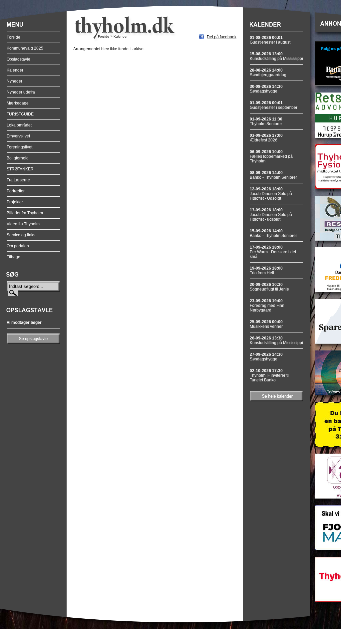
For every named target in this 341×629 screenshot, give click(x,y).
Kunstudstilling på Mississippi (276, 56)
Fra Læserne (18, 180)
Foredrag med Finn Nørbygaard (267, 306)
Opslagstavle (18, 59)
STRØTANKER (20, 169)
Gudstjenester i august (270, 40)
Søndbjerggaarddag (268, 72)
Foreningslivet (19, 147)
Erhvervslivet (18, 136)
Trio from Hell (266, 270)
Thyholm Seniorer (266, 121)
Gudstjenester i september (273, 105)
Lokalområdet (19, 125)
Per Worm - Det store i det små (273, 252)
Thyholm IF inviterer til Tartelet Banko (269, 375)
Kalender (15, 70)
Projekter (15, 202)
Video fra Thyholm (23, 224)
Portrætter (16, 191)
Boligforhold (18, 158)
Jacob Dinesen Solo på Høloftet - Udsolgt (271, 194)
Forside (13, 37)
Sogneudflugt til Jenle (269, 287)
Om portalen (18, 246)
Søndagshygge (266, 89)
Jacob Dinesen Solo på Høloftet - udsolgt (271, 215)
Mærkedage (18, 103)
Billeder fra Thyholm (25, 213)
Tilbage (13, 257)
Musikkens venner (266, 324)
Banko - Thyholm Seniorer (273, 175)
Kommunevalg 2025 (25, 48)
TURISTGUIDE (20, 114)
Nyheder (14, 81)
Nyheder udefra (21, 92)
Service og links (21, 235)
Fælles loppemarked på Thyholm (271, 156)
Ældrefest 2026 (266, 137)
